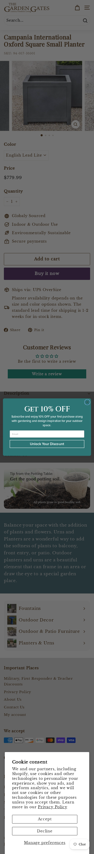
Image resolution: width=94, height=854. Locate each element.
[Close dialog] (87, 402)
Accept (45, 819)
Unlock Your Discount (47, 443)
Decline (44, 831)
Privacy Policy (52, 807)
